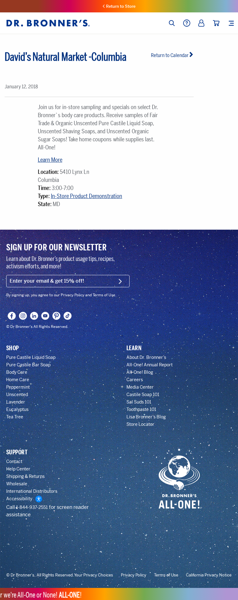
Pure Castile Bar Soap (28, 365)
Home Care (17, 379)
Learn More (50, 160)
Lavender (15, 402)
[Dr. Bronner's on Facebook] (12, 315)
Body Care (16, 372)
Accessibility (19, 498)
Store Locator (140, 424)
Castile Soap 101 (142, 394)
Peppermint (18, 387)
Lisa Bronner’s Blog (146, 417)
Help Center (18, 469)
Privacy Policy (133, 575)
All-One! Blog (139, 372)
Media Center (140, 387)
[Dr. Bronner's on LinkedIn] (34, 315)
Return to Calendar (170, 55)
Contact (14, 461)
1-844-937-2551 (32, 507)
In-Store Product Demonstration (86, 196)
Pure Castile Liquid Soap (30, 357)
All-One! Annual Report (149, 365)
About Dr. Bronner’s (146, 357)
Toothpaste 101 (141, 409)
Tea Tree (14, 417)
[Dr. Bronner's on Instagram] (23, 315)
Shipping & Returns (25, 476)
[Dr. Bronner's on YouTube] (45, 315)
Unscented (17, 394)
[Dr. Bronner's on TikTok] (67, 315)
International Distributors (31, 491)
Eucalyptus (17, 409)
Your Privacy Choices (93, 575)
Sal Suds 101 (138, 402)
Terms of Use (166, 575)
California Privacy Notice (208, 575)
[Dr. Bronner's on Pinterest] (56, 315)
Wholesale (16, 484)
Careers (134, 379)
